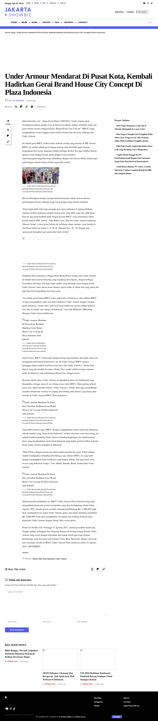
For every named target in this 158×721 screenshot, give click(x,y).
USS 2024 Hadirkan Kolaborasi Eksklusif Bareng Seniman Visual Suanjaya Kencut (96, 676)
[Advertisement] (79, 52)
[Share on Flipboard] (21, 106)
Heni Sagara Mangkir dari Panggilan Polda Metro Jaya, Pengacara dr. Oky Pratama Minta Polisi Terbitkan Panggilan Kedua (134, 137)
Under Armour (61, 558)
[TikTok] (151, 3)
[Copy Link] (26, 106)
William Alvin (12, 661)
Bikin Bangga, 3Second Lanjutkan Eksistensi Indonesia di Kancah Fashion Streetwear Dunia (21, 653)
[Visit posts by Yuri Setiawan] (6, 100)
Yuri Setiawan (18, 100)
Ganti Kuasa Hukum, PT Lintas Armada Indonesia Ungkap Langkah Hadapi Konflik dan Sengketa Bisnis (133, 170)
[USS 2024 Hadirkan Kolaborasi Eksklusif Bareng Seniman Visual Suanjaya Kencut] (97, 659)
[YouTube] (144, 3)
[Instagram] (148, 3)
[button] (117, 716)
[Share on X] (15, 106)
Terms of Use (80, 716)
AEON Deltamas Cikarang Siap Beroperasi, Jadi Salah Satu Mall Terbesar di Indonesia (58, 676)
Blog (13, 32)
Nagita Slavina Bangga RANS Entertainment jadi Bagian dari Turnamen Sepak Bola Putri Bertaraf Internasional (132, 158)
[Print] (31, 106)
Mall (40, 558)
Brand (35, 558)
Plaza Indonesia (49, 558)
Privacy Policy (66, 716)
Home (7, 32)
